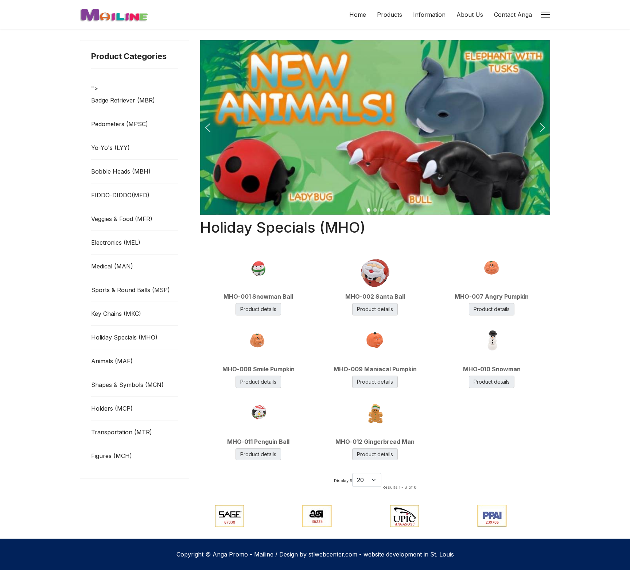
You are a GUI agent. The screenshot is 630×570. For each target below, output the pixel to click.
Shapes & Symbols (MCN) (127, 384)
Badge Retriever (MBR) (123, 100)
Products (389, 14)
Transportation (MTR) (121, 432)
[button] (208, 127)
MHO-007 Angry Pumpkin (492, 296)
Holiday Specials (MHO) (124, 337)
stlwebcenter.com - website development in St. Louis (381, 554)
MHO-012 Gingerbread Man (375, 441)
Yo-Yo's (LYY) (110, 147)
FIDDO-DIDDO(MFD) (120, 195)
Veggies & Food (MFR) (121, 218)
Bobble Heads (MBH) (121, 171)
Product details (258, 309)
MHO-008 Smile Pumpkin (258, 369)
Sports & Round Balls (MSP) (130, 290)
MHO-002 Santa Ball (375, 296)
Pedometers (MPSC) (119, 124)
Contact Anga (513, 14)
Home (357, 14)
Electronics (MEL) (115, 242)
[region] (375, 127)
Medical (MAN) (112, 266)
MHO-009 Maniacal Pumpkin (375, 369)
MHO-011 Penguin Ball (258, 441)
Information (429, 14)
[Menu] (545, 14)
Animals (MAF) (112, 361)
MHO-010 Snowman (492, 369)
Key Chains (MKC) (116, 313)
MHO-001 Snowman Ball (258, 296)
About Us (469, 14)
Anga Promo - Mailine (243, 554)
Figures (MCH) (111, 456)
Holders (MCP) (112, 408)
